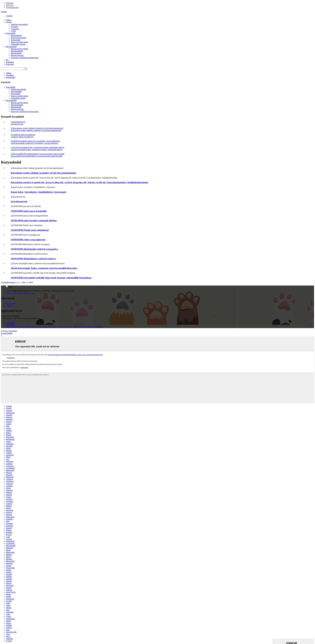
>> (18, 282)
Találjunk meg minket (19, 24)
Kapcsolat (10, 64)
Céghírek (9, 306)
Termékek (10, 75)
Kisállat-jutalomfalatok (33, 327)
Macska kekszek (17, 55)
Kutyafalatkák (16, 35)
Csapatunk (15, 29)
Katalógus (10, 62)
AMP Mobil (10, 325)
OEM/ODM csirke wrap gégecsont (28, 239)
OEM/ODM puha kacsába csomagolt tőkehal (33, 220)
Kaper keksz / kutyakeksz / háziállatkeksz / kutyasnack (38, 192)
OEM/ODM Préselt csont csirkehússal (30, 230)
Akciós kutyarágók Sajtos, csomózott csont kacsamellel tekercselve (44, 268)
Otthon (8, 20)
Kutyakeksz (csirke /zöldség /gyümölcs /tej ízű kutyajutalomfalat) (36, 130)
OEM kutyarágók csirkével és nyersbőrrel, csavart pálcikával (34, 143)
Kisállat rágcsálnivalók (15, 327)
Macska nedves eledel (19, 49)
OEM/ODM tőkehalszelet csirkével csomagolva (34, 249)
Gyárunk (14, 27)
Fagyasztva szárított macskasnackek (25, 58)
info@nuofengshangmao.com (20, 293)
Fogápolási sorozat (18, 44)
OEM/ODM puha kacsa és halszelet (29, 211)
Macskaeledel (11, 47)
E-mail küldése (7, 333)
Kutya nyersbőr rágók (19, 42)
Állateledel (77, 327)
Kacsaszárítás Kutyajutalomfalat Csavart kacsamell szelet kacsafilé (36, 156)
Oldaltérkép (10, 322)
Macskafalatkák (17, 51)
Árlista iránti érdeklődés (10, 316)
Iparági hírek (11, 303)
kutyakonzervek (17, 124)
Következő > (12, 282)
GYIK (13, 31)
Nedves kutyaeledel (18, 38)
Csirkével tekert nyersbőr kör (22, 137)
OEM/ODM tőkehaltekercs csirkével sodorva (33, 258)
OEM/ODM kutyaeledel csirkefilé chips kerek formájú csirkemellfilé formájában (51, 277)
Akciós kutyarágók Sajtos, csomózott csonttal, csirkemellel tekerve (36, 150)
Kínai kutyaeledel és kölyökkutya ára (57, 327)
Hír (7, 60)
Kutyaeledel (10, 33)
